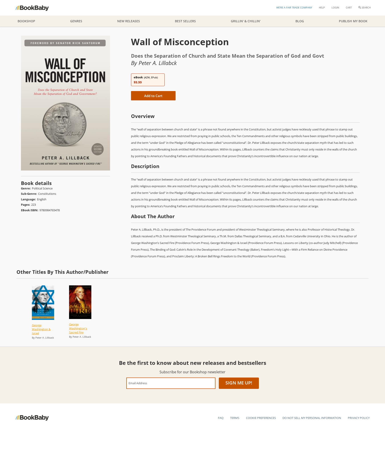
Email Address (138, 383)
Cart (349, 7)
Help (322, 7)
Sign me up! (238, 383)
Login (335, 7)
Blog (299, 21)
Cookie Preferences (261, 418)
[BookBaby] (36, 8)
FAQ (220, 418)
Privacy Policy (359, 418)
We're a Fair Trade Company (294, 7)
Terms (234, 418)
